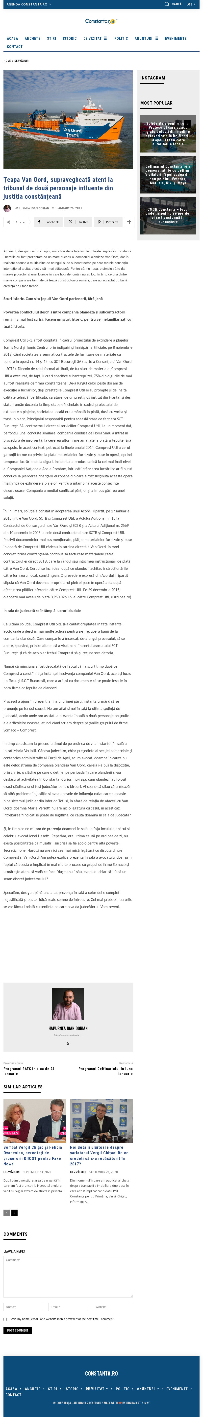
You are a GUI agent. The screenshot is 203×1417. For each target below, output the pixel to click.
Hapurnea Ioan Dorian (32, 208)
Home (7, 61)
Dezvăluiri (21, 61)
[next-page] (14, 1213)
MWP (147, 1403)
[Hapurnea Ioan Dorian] (8, 208)
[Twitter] (68, 1043)
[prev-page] (6, 1213)
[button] (173, 3)
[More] (129, 222)
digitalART (133, 1403)
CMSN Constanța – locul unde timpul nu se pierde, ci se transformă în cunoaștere (168, 215)
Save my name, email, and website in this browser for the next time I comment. (62, 1319)
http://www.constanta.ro (68, 1035)
